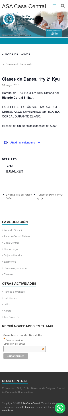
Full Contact (11, 298)
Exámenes (10, 261)
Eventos (8, 274)
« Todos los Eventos (16, 54)
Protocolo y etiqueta (15, 268)
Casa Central (11, 242)
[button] (60, 408)
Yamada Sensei (13, 230)
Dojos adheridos (13, 255)
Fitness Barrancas (14, 291)
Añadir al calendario (22, 142)
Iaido (6, 304)
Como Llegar (11, 249)
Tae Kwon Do (11, 317)
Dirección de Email (23, 343)
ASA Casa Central (24, 6)
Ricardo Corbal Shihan (17, 236)
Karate (7, 310)
